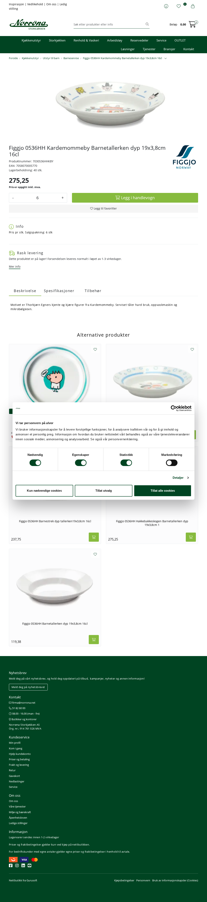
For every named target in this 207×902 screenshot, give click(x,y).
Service (161, 40)
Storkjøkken (57, 40)
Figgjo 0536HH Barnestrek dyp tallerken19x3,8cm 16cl (55, 521)
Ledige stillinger (18, 823)
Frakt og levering (19, 765)
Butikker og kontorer (24, 719)
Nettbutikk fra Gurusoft (23, 880)
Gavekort (14, 776)
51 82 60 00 (18, 708)
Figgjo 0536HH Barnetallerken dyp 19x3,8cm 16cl (55, 623)
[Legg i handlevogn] (94, 537)
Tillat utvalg (103, 490)
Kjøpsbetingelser (124, 880)
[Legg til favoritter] (95, 349)
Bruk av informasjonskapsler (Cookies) (175, 880)
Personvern (143, 880)
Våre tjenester (17, 806)
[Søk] (147, 24)
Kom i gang (15, 748)
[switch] (81, 463)
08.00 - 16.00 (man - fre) (26, 713)
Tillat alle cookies (163, 490)
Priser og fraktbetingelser (25, 844)
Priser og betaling (19, 759)
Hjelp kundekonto (20, 754)
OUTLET (180, 40)
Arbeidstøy (114, 40)
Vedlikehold (35, 4)
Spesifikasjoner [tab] (59, 290)
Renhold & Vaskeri (86, 40)
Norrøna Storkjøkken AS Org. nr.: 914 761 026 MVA (25, 726)
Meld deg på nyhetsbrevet (28, 687)
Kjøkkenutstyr (31, 40)
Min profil (14, 743)
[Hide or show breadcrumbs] (165, 58)
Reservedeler (139, 40)
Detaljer (178, 477)
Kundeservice (19, 737)
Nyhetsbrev (17, 673)
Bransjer (169, 49)
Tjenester (149, 49)
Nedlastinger (16, 781)
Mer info (14, 266)
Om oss (51, 4)
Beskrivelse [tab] (25, 290)
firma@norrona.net (23, 702)
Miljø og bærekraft (20, 812)
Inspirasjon (17, 4)
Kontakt (188, 49)
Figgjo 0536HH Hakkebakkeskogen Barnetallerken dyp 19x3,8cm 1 (152, 523)
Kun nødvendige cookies (44, 490)
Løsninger (128, 49)
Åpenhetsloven (18, 817)
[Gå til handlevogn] (192, 26)
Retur (12, 770)
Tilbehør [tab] (93, 290)
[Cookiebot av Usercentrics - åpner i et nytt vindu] (173, 408)
